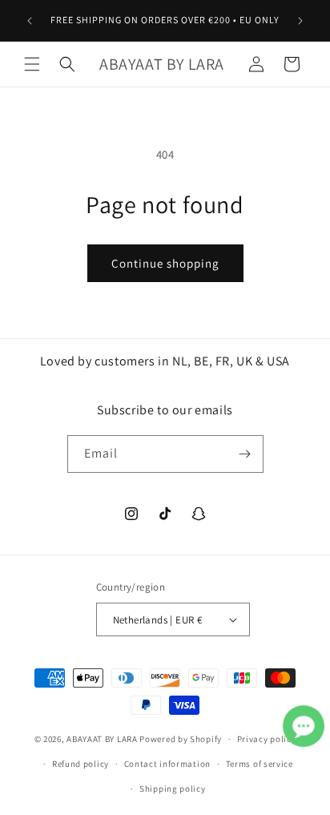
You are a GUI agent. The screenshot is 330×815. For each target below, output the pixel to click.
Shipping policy (172, 788)
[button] (32, 64)
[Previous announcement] (29, 20)
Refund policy (80, 763)
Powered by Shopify (180, 738)
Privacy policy (266, 738)
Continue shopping (165, 263)
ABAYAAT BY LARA (102, 738)
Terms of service (259, 763)
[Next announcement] (300, 20)
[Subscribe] (245, 454)
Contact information (167, 763)
